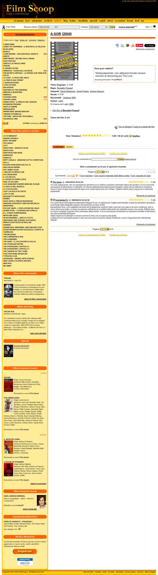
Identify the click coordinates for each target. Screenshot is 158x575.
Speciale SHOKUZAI (21, 346)
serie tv (58, 20)
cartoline (98, 572)
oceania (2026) (10, 97)
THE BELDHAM (9, 234)
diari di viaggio (150, 572)
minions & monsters (12, 92)
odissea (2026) (9, 99)
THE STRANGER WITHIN (13, 244)
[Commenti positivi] (73, 175)
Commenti (58, 147)
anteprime (37, 20)
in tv (27, 20)
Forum (69, 147)
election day (9, 61)
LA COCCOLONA (10, 189)
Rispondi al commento (146, 196)
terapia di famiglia (12, 114)
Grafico (136, 136)
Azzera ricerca (130, 159)
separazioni (9, 109)
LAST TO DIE (8, 194)
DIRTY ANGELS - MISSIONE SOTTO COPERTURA (23, 160)
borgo (6, 52)
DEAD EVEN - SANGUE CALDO (15, 148)
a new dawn (8, 44)
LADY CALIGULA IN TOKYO (14, 191)
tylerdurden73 (62, 200)
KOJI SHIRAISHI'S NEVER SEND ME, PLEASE (21, 184)
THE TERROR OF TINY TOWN (15, 251)
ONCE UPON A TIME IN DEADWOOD (18, 201)
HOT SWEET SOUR (11, 170)
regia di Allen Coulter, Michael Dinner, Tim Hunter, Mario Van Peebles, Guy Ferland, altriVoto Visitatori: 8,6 (24, 525)
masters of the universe (15, 90)
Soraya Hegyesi (97, 91)
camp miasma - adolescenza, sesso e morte (20, 55)
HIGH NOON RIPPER (11, 167)
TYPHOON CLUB (10, 256)
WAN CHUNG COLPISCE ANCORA (17, 261)
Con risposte (86, 175)
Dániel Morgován (67, 91)
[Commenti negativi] (76, 175)
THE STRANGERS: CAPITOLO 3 (16, 249)
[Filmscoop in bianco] (151, 27)
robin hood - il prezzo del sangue (20, 102)
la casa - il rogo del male (16, 78)
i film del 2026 (88, 572)
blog (65, 20)
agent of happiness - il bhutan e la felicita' (24, 47)
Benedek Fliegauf (65, 88)
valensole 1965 (10, 119)
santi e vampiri (10, 107)
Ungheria (67, 98)
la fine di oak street (13, 80)
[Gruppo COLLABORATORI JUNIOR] (51, 200)
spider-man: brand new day (16, 111)
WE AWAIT (7, 266)
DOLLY (6, 162)
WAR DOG (7, 263)
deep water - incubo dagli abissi (18, 58)
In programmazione (25, 34)
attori (110, 20)
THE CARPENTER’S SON (13, 237)
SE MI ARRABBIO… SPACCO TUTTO (18, 218)
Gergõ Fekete (83, 91)
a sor (55, 34)
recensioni (120, 20)
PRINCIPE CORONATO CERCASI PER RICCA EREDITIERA (21, 204)
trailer (73, 20)
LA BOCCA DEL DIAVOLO (13, 186)
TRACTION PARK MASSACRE (15, 254)
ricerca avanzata (126, 27)
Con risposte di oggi (141, 175)
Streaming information (103, 80)
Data (16, 40)
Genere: (84, 27)
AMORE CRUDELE (10, 138)
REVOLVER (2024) (10, 215)
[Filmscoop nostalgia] (154, 27)
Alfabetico (41, 40)
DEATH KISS (8, 150)
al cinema (19, 20)
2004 (67, 34)
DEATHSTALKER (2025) (12, 153)
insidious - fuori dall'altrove (17, 71)
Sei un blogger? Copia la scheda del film (137, 127)
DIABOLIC (7, 158)
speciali (93, 20)
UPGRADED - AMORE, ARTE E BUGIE (18, 258)
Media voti (23, 40)
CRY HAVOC (8, 143)
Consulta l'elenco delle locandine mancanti (64, 74)
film (46, 123)
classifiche (83, 20)
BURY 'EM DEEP (9, 141)
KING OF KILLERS (10, 182)
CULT (5, 145)
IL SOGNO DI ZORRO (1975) (14, 179)
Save (141, 45)
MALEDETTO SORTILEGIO (14, 196)
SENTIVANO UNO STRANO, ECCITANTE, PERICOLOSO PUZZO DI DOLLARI (19, 221)
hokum (6, 66)
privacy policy (130, 572)
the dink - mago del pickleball (18, 116)
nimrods (7, 95)
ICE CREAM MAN (10, 174)
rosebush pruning (12, 104)
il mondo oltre (10, 68)
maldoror (8, 87)
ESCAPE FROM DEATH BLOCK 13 (17, 165)
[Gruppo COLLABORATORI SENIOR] (51, 182)
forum (130, 20)
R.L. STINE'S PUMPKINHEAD (14, 213)
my (142, 20)
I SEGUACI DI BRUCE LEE (13, 172)
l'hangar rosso (11, 83)
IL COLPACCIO (9, 177)
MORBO (6, 199)
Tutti (69, 175)
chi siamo (111, 572)
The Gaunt (57, 182)
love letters (9, 85)
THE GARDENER (10, 239)
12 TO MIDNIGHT (10, 136)
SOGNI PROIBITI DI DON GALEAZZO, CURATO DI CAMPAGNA (23, 231)
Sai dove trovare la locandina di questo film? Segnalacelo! (64, 46)
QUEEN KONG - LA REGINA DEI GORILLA (20, 210)
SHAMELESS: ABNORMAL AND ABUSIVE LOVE (22, 227)
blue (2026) (8, 49)
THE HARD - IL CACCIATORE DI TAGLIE (19, 241)
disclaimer (120, 572)
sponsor (140, 572)
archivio (48, 20)
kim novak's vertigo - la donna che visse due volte (24, 74)
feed (137, 20)
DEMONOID (8, 155)
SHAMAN (7, 225)
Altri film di (65, 110)
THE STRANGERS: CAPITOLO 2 (16, 246)
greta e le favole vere (14, 63)
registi (102, 20)
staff (104, 572)
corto (60, 101)
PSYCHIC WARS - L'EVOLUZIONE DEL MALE (21, 208)
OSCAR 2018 (9, 311)
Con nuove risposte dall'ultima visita (111, 175)
